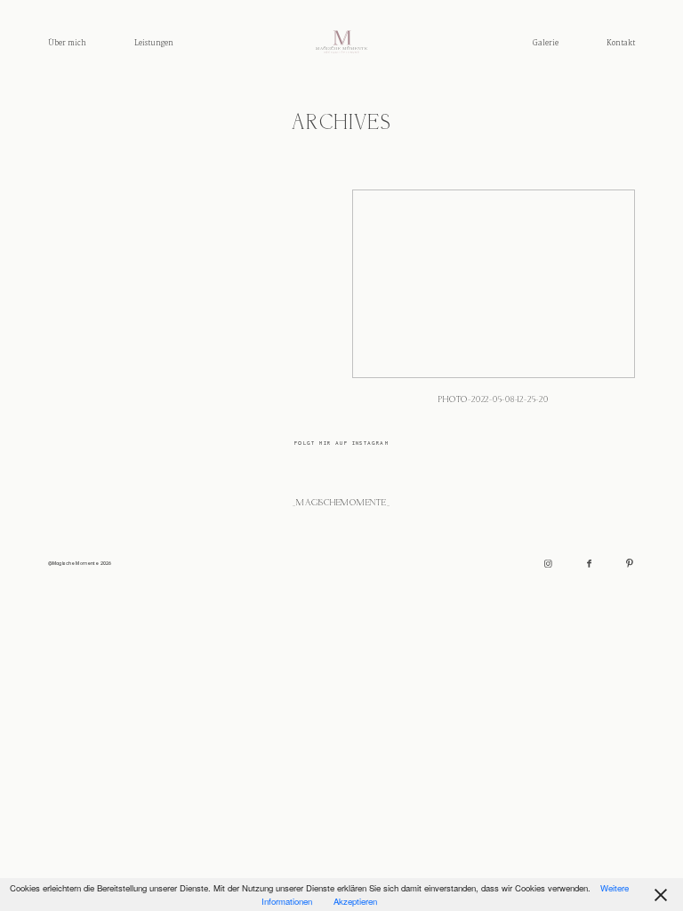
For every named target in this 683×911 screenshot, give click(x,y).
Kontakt (621, 43)
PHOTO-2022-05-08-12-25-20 (494, 304)
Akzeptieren (355, 901)
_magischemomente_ (341, 503)
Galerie (545, 43)
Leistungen (153, 43)
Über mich (67, 43)
